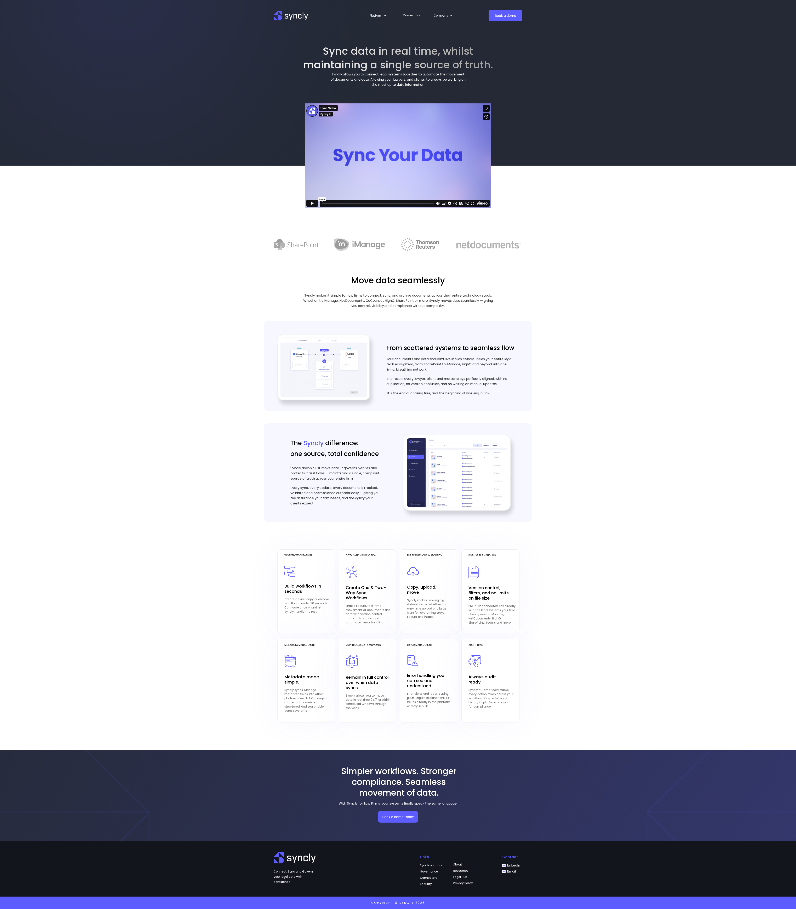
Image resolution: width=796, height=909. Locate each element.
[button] (380, 15)
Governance (429, 871)
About (457, 864)
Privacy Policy (463, 883)
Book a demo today (398, 816)
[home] (291, 15)
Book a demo (505, 15)
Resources (460, 871)
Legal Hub (460, 877)
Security (426, 884)
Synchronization (431, 865)
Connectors (411, 15)
